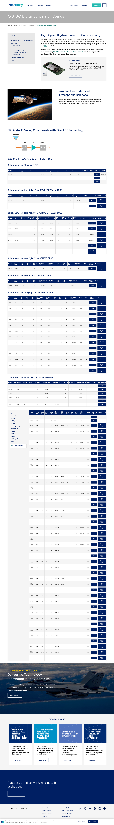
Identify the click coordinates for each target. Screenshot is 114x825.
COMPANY (49, 5)
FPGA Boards (16, 46)
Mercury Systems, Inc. (68, 807)
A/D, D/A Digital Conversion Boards (22, 48)
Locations (84, 5)
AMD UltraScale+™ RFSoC (61, 52)
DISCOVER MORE (75, 75)
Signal (23, 25)
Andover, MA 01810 (67, 813)
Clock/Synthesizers (18, 50)
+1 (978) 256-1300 (66, 816)
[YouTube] (90, 808)
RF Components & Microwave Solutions (22, 40)
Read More (18, 760)
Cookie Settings (81, 821)
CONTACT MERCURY (16, 794)
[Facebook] (95, 808)
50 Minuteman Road (67, 810)
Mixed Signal (30, 25)
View (97, 174)
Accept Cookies (92, 821)
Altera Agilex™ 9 (77, 52)
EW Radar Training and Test (18, 57)
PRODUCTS (40, 5)
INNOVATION (30, 5)
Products (15, 25)
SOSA (45, 46)
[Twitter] (85, 808)
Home (9, 25)
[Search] (104, 5)
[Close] (111, 822)
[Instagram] (100, 808)
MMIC (12, 60)
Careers (44, 816)
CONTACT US (97, 5)
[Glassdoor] (104, 808)
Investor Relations (47, 807)
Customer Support (74, 5)
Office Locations (47, 813)
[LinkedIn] (80, 808)
